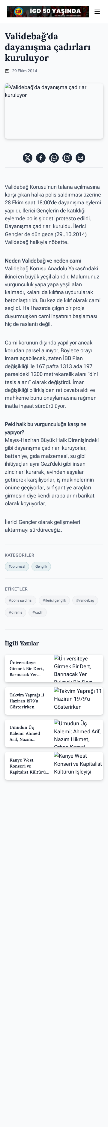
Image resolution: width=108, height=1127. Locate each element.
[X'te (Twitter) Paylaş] (27, 158)
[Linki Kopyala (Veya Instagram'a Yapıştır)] (67, 158)
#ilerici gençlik (54, 600)
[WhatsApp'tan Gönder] (54, 158)
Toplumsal (17, 566)
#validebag (85, 600)
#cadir (37, 612)
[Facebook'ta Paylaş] (41, 158)
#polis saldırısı (20, 600)
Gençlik (41, 566)
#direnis (15, 612)
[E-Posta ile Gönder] (80, 158)
